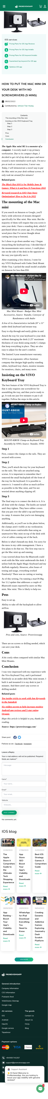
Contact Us (29, 1015)
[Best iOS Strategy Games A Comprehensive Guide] (40, 843)
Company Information (10, 988)
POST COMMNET (9, 813)
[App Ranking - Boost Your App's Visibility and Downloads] (8, 901)
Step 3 (9, 129)
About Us (29, 1020)
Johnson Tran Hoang (25, 106)
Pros (7, 133)
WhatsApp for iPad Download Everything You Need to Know (24, 922)
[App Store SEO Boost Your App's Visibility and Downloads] (24, 843)
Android (5, 1020)
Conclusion (9, 139)
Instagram (28, 743)
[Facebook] (15, 737)
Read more (5, 887)
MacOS (5, 1024)
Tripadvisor (6, 1032)
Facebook (19, 743)
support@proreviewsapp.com (18, 1062)
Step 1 (9, 123)
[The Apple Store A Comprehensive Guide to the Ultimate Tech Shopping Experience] (8, 843)
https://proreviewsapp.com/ (23, 726)
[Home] (24, 6)
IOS (3, 1015)
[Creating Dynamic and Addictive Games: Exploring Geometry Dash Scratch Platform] (40, 901)
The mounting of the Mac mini (16, 118)
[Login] (45, 6)
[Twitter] (19, 737)
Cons (7, 136)
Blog (27, 1028)
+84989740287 (13, 1058)
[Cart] (40, 6)
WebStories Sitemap (10, 1001)
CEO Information (8, 992)
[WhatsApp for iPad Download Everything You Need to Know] (24, 901)
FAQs (27, 1024)
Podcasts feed (8, 996)
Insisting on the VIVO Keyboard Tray (18, 121)
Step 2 (9, 126)
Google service (8, 1028)
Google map (7, 1005)
